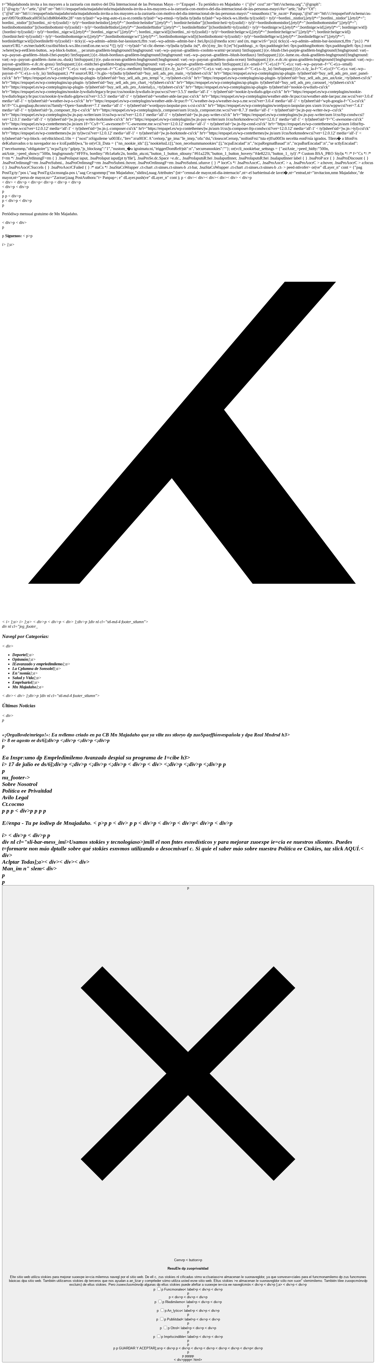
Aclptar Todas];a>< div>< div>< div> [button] (184, 1110)
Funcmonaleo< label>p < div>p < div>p (188, 1324)
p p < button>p (188, 1123)
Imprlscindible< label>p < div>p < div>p (188, 1348)
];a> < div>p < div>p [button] (210, 1322)
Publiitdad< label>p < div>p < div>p (188, 1339)
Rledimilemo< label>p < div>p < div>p (188, 1331)
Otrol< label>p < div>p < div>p (188, 1344)
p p (188, 1324)
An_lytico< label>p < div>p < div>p (188, 1335)
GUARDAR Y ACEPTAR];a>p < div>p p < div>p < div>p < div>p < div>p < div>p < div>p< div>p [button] (191, 1354)
